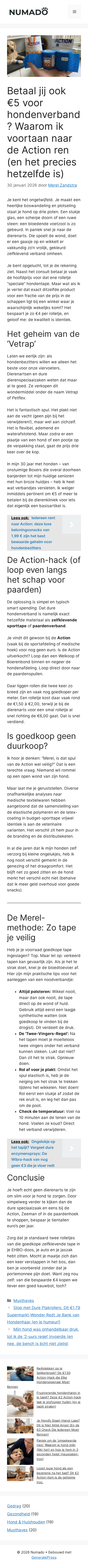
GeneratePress (44, 1557)
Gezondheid (18, 1514)
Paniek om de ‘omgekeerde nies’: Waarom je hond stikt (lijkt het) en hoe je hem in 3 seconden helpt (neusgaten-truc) (58, 1450)
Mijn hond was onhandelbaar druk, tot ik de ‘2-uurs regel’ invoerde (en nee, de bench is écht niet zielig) (43, 1336)
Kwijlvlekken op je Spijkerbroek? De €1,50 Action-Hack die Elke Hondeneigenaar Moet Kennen (38, 1377)
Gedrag (14, 1506)
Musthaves (23, 1300)
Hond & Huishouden (26, 1522)
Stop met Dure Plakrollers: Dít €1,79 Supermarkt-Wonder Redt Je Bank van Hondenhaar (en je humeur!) (43, 1314)
